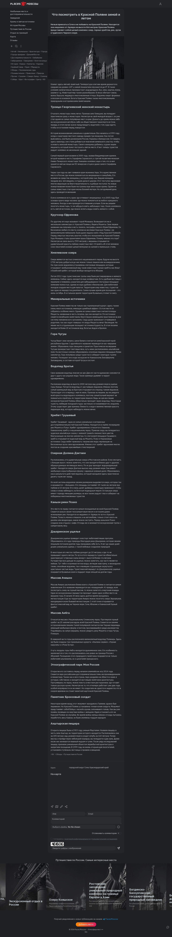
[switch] (119, 833)
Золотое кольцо (41, 61)
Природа (40, 73)
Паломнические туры (27, 70)
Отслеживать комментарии (104, 833)
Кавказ (22, 64)
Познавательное (17, 73)
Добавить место (86, 924)
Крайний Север (17, 67)
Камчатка (31, 64)
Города (44, 51)
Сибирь (14, 79)
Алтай (13, 51)
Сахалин (22, 76)
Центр (39, 79)
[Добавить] (11, 46)
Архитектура (35, 51)
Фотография (30, 79)
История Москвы (17, 25)
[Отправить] (118, 848)
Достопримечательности (21, 58)
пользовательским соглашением (104, 839)
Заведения (15, 18)
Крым (27, 67)
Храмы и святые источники (22, 21)
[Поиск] (16, 46)
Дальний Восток (33, 55)
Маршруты (35, 67)
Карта (13, 36)
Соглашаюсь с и (85, 839)
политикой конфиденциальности (77, 839)
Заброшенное (16, 61)
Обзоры (14, 70)
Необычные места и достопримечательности (21, 12)
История (14, 64)
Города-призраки (18, 55)
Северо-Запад (33, 76)
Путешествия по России (20, 29)
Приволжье (30, 73)
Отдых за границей (19, 33)
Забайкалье (37, 58)
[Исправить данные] (61, 806)
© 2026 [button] (86, 929)
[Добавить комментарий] (167, 927)
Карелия (40, 64)
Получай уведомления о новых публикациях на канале (86, 919)
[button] (52, 806)
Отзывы (13, 40)
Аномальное (23, 51)
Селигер (44, 76)
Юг (44, 79)
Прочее (14, 76)
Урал (21, 79)
